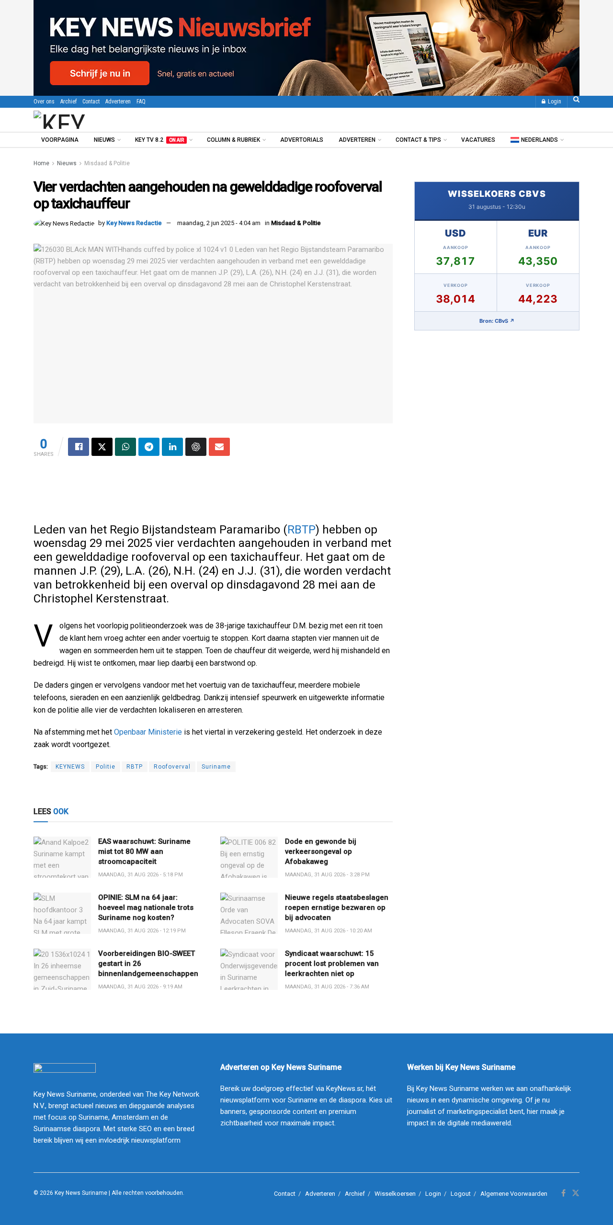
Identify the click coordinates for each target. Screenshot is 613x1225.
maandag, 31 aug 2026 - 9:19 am (140, 987)
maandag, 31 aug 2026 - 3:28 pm (327, 875)
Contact (91, 101)
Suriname (216, 766)
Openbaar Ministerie (148, 732)
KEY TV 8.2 (159, 139)
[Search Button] (576, 102)
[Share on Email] (219, 447)
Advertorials (301, 139)
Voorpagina (60, 139)
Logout (461, 1193)
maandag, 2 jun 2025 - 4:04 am (219, 223)
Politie (105, 766)
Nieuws (104, 139)
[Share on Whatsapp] (125, 447)
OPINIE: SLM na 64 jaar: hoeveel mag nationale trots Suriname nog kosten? (145, 907)
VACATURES (478, 139)
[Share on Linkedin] (172, 447)
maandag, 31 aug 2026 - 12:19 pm (142, 931)
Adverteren (118, 101)
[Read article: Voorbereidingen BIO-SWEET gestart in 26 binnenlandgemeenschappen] (62, 969)
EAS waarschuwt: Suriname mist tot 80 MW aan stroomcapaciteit (144, 851)
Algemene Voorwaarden (513, 1193)
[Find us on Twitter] (575, 1193)
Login (553, 101)
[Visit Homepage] (86, 120)
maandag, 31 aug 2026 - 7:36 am (327, 987)
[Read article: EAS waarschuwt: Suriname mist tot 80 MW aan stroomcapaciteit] (62, 857)
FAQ (141, 101)
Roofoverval (172, 766)
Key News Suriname (81, 1193)
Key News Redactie (134, 223)
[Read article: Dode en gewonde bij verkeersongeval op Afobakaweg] (249, 857)
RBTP (301, 529)
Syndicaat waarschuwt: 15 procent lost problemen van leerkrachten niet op (332, 963)
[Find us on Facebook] (563, 1193)
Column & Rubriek (233, 139)
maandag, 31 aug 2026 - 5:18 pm (140, 875)
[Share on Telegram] (148, 447)
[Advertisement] (213, 494)
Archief (68, 101)
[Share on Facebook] (78, 447)
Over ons (44, 101)
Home (41, 163)
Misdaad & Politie (107, 163)
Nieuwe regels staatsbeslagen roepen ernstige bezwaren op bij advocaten (336, 907)
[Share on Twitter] (102, 447)
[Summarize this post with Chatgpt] (195, 447)
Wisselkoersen (395, 1193)
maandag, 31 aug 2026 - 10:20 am (328, 931)
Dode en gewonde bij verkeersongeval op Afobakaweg (320, 851)
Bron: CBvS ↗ (497, 321)
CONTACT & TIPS (418, 139)
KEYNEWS (70, 766)
